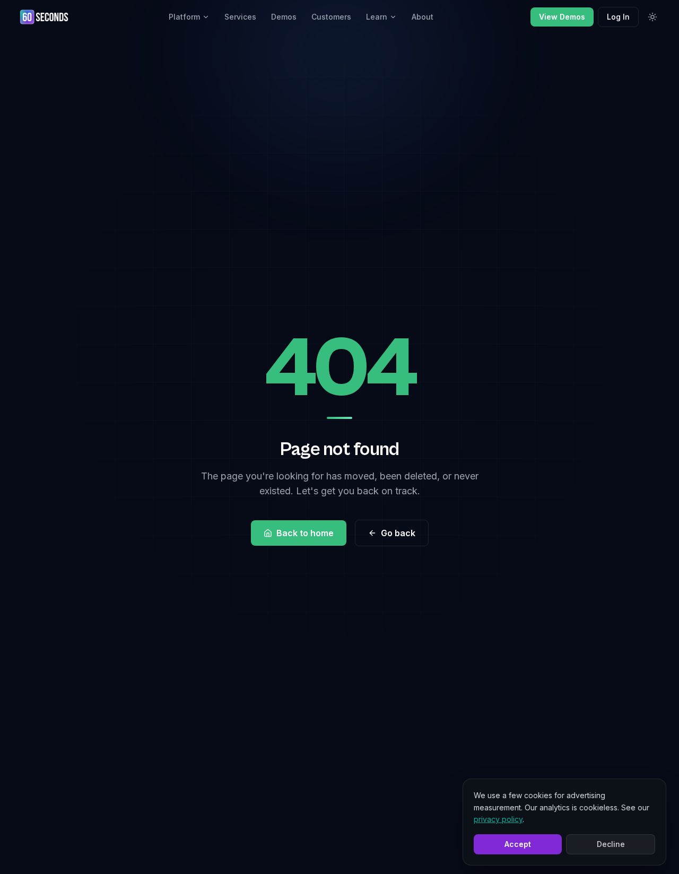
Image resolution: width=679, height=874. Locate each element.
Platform (184, 16)
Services (240, 16)
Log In (618, 16)
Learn (376, 16)
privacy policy (498, 819)
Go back (398, 533)
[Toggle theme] (652, 17)
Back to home (305, 533)
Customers (331, 16)
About (422, 16)
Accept (517, 844)
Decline (611, 844)
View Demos (562, 16)
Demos (284, 16)
